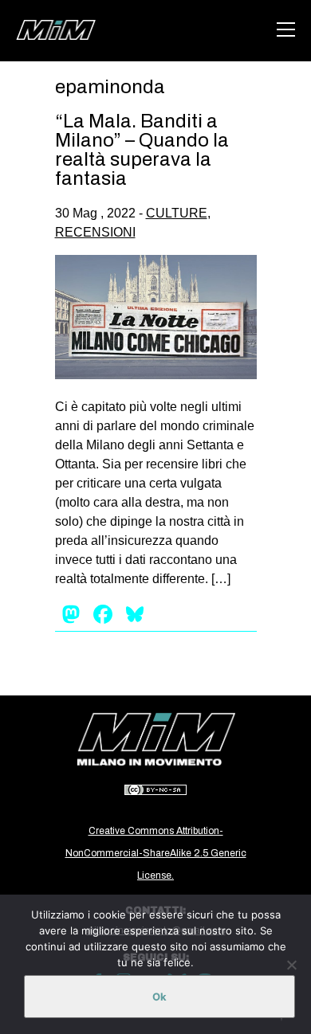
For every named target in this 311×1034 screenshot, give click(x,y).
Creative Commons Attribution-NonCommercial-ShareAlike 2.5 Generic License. (155, 853)
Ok (159, 996)
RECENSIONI (95, 232)
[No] (291, 965)
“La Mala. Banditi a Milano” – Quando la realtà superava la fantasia (142, 150)
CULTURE (176, 213)
